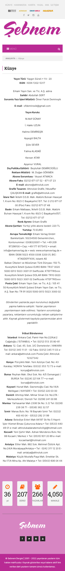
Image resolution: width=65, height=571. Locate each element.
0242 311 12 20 (50, 448)
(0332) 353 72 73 (43, 366)
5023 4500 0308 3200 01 (36, 254)
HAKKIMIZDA (20, 5)
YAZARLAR (37, 500)
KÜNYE (8, 5)
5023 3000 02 (53, 291)
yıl (7, 500)
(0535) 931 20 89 (43, 436)
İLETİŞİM (55, 5)
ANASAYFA (10, 58)
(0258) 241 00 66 (47, 399)
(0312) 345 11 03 (48, 349)
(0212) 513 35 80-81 (48, 341)
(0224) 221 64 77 (34, 378)
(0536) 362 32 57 (39, 407)
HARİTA (31, 5)
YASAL (40, 5)
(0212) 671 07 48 (40, 205)
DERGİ (22, 500)
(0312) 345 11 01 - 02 (20, 349)
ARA (47, 5)
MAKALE (55, 500)
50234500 (31, 238)
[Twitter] (28, 15)
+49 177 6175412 (37, 246)
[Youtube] (38, 15)
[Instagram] (33, 15)
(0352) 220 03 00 (47, 390)
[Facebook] (24, 15)
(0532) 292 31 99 (39, 415)
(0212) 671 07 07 (35, 217)
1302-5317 (39, 82)
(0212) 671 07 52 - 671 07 (38, 180)
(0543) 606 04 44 (52, 460)
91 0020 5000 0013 (33, 291)
